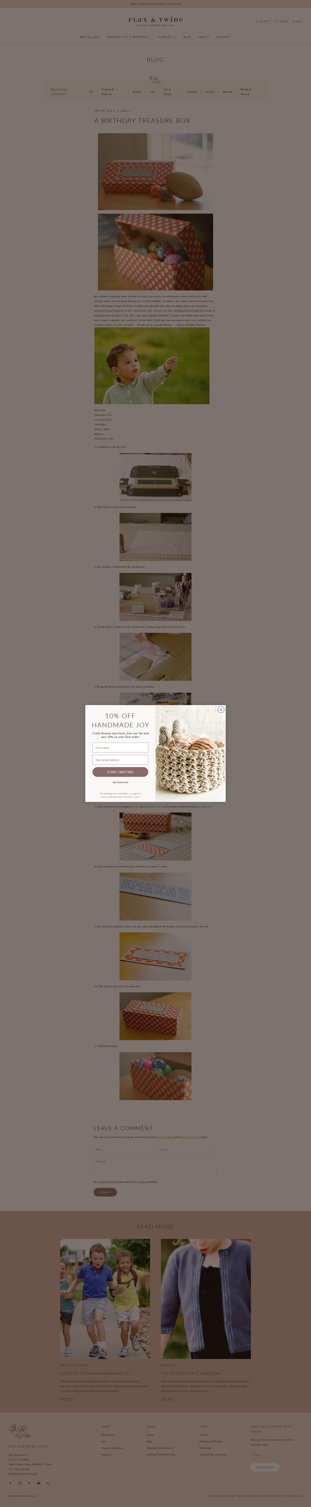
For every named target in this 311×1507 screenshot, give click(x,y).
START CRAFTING (120, 772)
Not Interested (120, 782)
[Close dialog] (221, 710)
